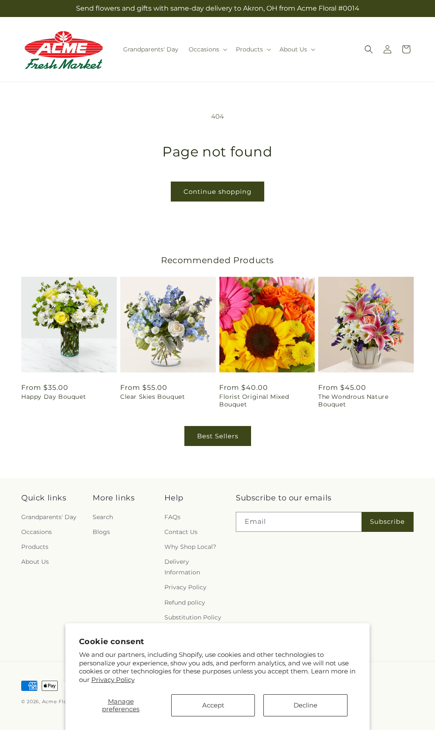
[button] (207, 49)
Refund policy (184, 602)
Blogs (101, 532)
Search (103, 517)
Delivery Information (182, 567)
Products (34, 547)
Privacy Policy (113, 680)
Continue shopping (217, 191)
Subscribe (387, 521)
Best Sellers (217, 436)
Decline (305, 705)
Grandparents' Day (48, 517)
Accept (213, 705)
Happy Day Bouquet (53, 397)
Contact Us (181, 532)
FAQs (172, 517)
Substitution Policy (192, 617)
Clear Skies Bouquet (152, 397)
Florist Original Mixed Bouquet (254, 400)
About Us (35, 561)
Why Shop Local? (190, 547)
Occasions (36, 532)
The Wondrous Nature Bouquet (353, 400)
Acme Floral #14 (63, 701)
